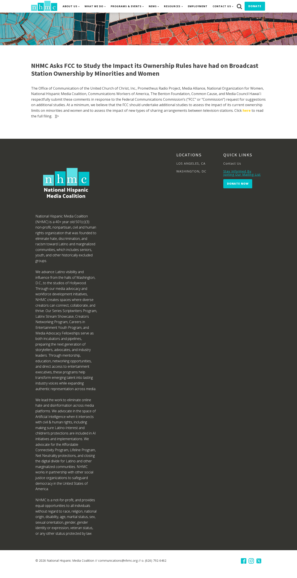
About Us (70, 6)
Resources (172, 6)
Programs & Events (126, 6)
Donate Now (238, 183)
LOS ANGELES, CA (190, 163)
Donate (254, 6)
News (153, 6)
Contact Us (222, 6)
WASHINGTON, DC (191, 171)
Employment (197, 6)
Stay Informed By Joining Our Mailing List (242, 173)
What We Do (94, 6)
